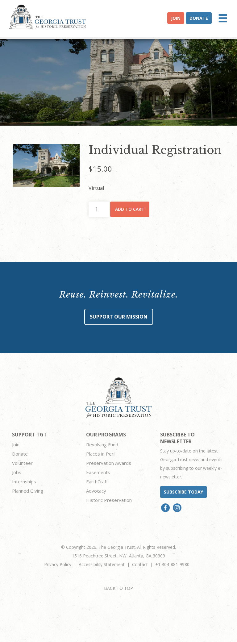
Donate (198, 18)
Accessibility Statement (102, 564)
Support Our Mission (119, 316)
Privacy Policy (57, 564)
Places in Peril (100, 454)
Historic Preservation (109, 500)
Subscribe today (183, 492)
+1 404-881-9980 (172, 564)
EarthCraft (97, 481)
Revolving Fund (102, 444)
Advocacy (96, 491)
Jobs (16, 472)
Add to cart (129, 209)
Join (176, 18)
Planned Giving (27, 491)
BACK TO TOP (118, 588)
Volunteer (22, 463)
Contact (140, 564)
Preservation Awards (108, 463)
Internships (24, 481)
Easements (98, 472)
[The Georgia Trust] (47, 17)
